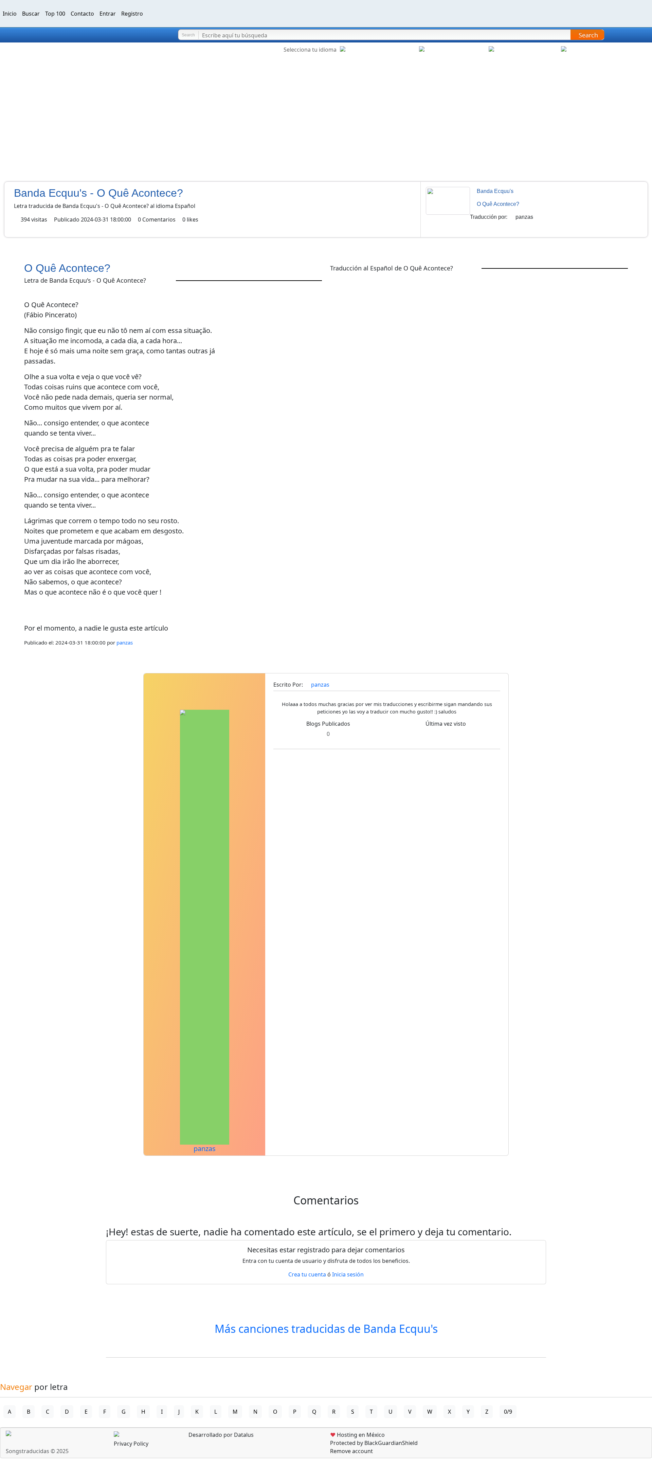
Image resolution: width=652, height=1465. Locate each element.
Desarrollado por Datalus (220, 1434)
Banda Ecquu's (495, 191)
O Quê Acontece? (498, 204)
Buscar (31, 13)
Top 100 (55, 13)
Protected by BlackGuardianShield (374, 1443)
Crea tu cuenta (307, 1274)
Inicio (10, 13)
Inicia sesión (348, 1274)
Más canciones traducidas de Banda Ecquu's (326, 1328)
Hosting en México (357, 1434)
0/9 (508, 1411)
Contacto (82, 13)
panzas (524, 217)
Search (588, 35)
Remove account (351, 1451)
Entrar (107, 13)
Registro (132, 13)
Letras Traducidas (45, 35)
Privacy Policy (131, 1443)
